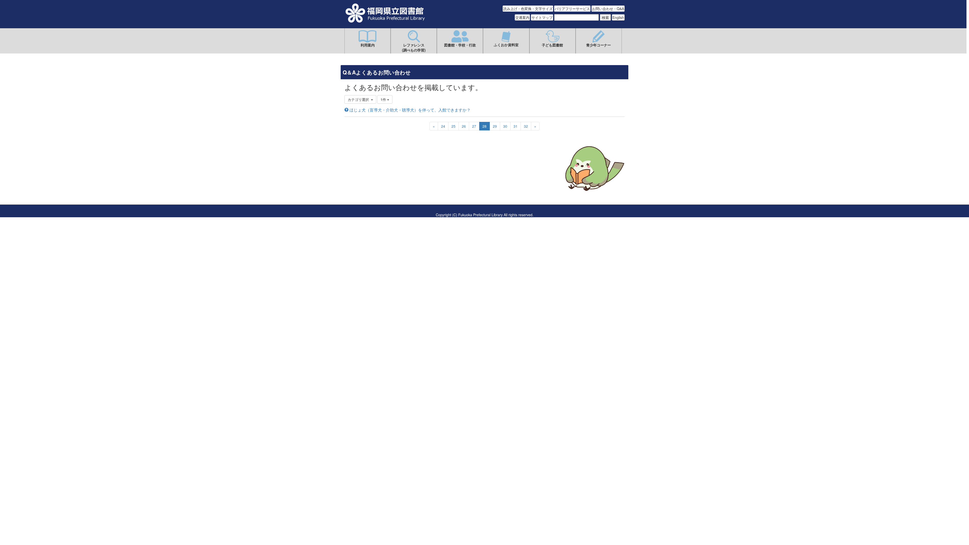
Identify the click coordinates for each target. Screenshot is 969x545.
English (618, 17)
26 (464, 126)
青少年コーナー (598, 44)
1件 (384, 99)
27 (474, 126)
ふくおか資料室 (506, 44)
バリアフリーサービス (572, 8)
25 (453, 126)
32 (526, 126)
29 (495, 126)
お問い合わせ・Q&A (608, 8)
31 (516, 126)
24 (443, 126)
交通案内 (522, 17)
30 (505, 126)
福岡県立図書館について (363, 183)
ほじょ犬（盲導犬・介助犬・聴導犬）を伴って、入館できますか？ (409, 110)
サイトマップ (542, 17)
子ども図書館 (552, 44)
